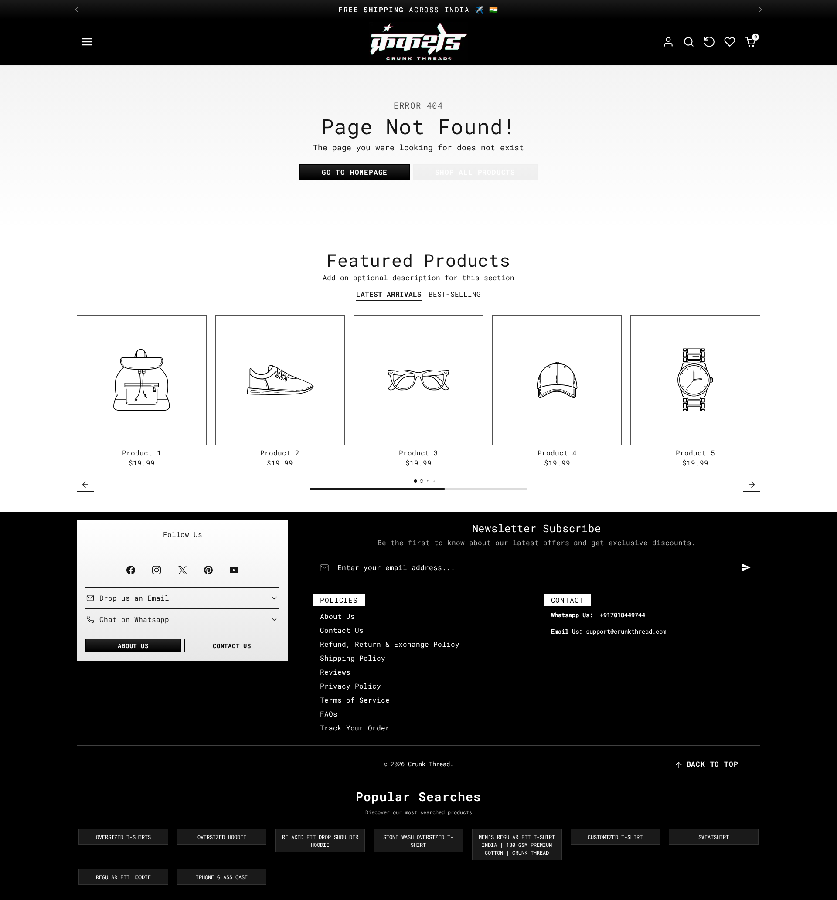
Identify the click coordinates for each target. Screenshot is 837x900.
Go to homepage (355, 172)
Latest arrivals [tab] (389, 294)
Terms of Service (355, 699)
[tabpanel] (418, 404)
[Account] (668, 42)
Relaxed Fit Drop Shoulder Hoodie (320, 840)
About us (133, 646)
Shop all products (475, 172)
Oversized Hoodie (221, 836)
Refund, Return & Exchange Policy (389, 644)
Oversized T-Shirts (123, 836)
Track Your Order (355, 727)
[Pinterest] (208, 569)
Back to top (712, 763)
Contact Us (342, 630)
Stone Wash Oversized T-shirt (418, 840)
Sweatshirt (713, 836)
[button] (87, 42)
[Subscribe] (746, 567)
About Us (337, 616)
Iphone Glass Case (222, 876)
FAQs (328, 713)
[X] (182, 569)
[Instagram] (156, 569)
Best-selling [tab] (455, 294)
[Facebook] (131, 569)
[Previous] (76, 9)
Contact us (232, 646)
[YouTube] (233, 569)
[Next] (760, 9)
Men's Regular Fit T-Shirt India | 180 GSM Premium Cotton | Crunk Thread (517, 844)
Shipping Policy (352, 657)
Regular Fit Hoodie (123, 876)
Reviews (335, 671)
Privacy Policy (350, 685)
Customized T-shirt (615, 836)
